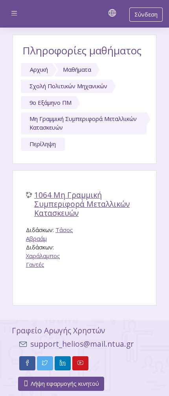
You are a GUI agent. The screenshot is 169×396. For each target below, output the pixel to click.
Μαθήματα (77, 69)
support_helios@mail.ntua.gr (82, 343)
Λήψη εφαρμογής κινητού (64, 383)
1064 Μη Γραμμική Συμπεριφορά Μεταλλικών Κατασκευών (82, 204)
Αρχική (39, 69)
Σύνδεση (146, 14)
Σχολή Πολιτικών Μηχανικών (68, 86)
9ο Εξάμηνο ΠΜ (50, 102)
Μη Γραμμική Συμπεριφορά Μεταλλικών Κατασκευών (83, 123)
